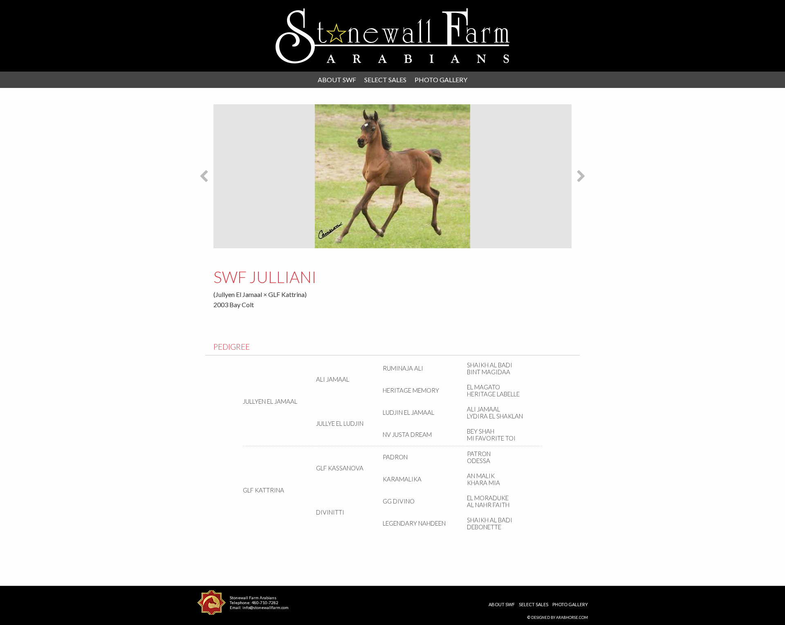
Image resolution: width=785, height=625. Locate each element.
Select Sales (385, 79)
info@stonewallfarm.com (265, 607)
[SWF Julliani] (392, 176)
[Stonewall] (393, 35)
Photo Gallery (441, 79)
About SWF (337, 79)
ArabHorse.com (572, 617)
